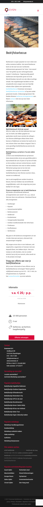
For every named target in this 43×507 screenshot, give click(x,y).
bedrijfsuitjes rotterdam (10, 458)
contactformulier (14, 276)
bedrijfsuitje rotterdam (11, 453)
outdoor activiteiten (23, 453)
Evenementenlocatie (26, 479)
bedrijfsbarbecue (11, 89)
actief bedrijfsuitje (9, 450)
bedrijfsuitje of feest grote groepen (25, 458)
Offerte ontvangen (21, 338)
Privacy (13, 501)
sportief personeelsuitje (17, 455)
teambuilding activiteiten (30, 455)
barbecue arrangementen (24, 96)
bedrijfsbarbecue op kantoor (15, 91)
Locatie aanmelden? (11, 374)
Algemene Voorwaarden (29, 501)
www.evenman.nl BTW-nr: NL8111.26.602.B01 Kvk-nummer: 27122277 (16, 363)
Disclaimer (19, 501)
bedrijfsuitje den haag (31, 450)
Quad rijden (8, 470)
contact (12, 99)
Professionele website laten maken (21, 504)
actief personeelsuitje (20, 450)
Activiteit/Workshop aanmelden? (15, 377)
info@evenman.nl (12, 358)
